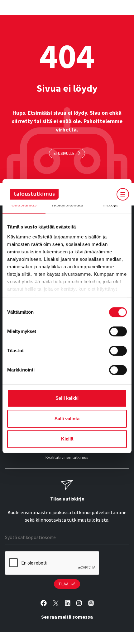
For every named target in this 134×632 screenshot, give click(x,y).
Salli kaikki (67, 398)
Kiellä (67, 438)
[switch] (118, 331)
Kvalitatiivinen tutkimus (67, 457)
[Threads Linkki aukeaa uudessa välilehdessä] (91, 603)
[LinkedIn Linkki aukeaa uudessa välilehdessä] (67, 603)
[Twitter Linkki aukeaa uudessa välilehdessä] (56, 603)
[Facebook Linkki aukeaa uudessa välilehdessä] (44, 603)
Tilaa (64, 584)
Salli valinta (67, 418)
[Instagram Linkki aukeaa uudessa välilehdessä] (79, 603)
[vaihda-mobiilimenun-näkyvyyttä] (123, 194)
